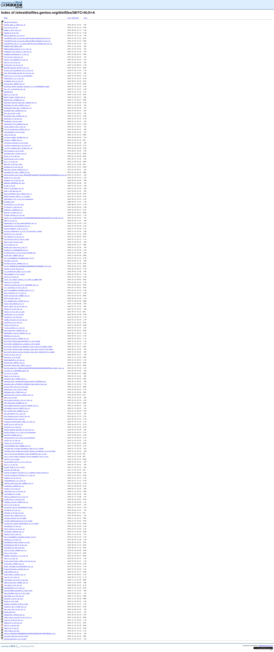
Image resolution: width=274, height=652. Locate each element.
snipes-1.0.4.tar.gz (12, 489)
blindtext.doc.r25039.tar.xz (15, 116)
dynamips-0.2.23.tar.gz (13, 167)
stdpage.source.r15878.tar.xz (16, 502)
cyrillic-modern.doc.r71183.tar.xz (18, 148)
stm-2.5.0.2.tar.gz (11, 505)
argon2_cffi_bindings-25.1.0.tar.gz (18, 70)
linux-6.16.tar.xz (11, 325)
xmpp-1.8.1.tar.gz (11, 628)
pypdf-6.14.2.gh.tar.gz (13, 424)
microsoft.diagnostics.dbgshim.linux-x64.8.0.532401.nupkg (28, 346)
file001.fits (9, 202)
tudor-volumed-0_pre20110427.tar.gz (18, 566)
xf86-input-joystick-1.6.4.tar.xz (17, 617)
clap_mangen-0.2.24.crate (14, 132)
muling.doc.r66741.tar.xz (14, 362)
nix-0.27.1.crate (11, 373)
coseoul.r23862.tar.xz (13, 140)
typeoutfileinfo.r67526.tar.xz (16, 569)
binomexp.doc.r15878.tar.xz (15, 110)
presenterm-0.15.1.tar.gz (14, 419)
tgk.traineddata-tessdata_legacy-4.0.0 (20, 537)
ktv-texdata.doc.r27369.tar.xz (16, 301)
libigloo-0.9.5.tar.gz (13, 322)
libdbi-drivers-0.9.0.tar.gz (15, 320)
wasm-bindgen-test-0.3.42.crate (17, 593)
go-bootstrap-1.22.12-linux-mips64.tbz (20, 253)
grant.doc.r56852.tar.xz (14, 255)
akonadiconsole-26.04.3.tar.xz (16, 68)
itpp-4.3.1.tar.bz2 (11, 282)
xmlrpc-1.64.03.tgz (11, 625)
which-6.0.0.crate (11, 601)
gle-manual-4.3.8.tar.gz (14, 236)
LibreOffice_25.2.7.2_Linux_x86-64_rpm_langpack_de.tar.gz (28, 43)
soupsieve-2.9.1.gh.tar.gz (14, 491)
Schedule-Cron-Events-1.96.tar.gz (17, 51)
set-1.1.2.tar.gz (11, 464)
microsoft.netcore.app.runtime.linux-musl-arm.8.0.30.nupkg (28, 349)
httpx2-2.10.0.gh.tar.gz (14, 269)
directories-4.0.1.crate (14, 159)
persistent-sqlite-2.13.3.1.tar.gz (18, 400)
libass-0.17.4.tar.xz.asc (14, 312)
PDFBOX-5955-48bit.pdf (13, 46)
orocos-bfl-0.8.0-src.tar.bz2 (16, 387)
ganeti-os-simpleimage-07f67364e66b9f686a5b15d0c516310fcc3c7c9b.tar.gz (33, 218)
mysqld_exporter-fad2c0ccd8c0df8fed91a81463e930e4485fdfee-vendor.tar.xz (34, 368)
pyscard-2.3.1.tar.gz (12, 427)
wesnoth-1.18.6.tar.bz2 (13, 598)
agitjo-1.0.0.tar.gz (12, 62)
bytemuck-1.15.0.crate (13, 121)
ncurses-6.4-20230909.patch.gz (16, 371)
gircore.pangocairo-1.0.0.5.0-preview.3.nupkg (23, 231)
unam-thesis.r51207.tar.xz (14, 574)
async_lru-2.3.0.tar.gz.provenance (18, 76)
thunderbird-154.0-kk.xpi (14, 547)
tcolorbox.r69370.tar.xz (14, 531)
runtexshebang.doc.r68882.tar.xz (17, 446)
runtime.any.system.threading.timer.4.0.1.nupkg (23, 448)
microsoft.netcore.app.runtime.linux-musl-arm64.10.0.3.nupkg (29, 352)
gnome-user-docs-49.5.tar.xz (15, 247)
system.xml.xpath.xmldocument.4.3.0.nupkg (21, 523)
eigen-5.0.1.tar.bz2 (12, 177)
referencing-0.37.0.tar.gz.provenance (19, 438)
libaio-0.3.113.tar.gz (13, 309)
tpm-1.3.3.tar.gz (11, 558)
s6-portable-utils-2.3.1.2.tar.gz (17, 462)
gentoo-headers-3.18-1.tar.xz (16, 228)
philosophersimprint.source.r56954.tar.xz (21, 405)
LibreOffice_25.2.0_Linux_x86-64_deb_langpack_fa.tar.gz (27, 38)
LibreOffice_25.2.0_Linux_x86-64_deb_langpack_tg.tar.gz (27, 41)
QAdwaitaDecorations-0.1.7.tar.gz (17, 49)
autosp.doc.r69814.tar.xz (14, 84)
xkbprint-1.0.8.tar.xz (13, 623)
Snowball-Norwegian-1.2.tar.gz (16, 54)
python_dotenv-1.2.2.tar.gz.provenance (20, 432)
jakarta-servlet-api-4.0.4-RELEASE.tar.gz (21, 285)
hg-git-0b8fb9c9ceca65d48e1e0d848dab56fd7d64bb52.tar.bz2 (27, 266)
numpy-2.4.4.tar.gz (11, 376)
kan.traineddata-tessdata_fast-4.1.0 (19, 290)
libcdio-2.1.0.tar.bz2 (13, 317)
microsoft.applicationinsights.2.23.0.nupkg (22, 341)
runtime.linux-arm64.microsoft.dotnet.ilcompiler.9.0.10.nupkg (29, 451)
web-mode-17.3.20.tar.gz (14, 596)
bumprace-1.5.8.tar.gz (13, 118)
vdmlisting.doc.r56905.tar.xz (16, 582)
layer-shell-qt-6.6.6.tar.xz (15, 306)
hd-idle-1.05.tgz (11, 261)
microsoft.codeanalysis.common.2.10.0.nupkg (22, 344)
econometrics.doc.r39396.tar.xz (17, 172)
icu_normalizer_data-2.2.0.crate (17, 271)
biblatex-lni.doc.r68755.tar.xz (17, 105)
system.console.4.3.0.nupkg (15, 518)
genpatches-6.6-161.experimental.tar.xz (20, 223)
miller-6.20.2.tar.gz (12, 354)
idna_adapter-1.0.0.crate (14, 274)
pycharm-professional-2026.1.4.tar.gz (19, 421)
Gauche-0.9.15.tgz (11, 33)
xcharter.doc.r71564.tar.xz (15, 606)
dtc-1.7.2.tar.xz (11, 161)
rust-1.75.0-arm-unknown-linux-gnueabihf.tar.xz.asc (25, 454)
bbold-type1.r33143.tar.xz (14, 97)
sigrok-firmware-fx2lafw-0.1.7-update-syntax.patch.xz (26, 472)
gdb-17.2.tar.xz (10, 220)
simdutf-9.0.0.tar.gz (12, 478)
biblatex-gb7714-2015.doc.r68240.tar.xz (20, 102)
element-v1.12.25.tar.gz (14, 180)
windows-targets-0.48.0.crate (16, 604)
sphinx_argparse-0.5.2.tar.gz (16, 497)
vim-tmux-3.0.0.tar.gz (13, 585)
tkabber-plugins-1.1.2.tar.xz (16, 556)
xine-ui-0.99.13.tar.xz (13, 620)
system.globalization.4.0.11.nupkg (18, 521)
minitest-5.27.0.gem (12, 357)
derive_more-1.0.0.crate (14, 151)
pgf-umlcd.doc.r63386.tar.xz (15, 403)
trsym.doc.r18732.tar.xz (14, 564)
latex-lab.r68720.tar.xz (14, 303)
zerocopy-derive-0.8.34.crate (16, 636)
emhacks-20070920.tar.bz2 (14, 183)
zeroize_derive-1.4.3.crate (15, 639)
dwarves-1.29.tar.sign (13, 164)
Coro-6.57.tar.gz (11, 27)
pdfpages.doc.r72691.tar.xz (15, 392)
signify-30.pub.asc (11, 470)
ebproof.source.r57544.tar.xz (16, 169)
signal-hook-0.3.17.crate (14, 467)
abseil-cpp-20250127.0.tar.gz (16, 59)
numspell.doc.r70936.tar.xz (15, 379)
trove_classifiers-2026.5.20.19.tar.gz (20, 561)
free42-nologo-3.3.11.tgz (14, 215)
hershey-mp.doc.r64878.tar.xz (16, 263)
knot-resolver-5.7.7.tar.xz (15, 293)
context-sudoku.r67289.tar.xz (16, 137)
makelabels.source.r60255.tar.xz (17, 333)
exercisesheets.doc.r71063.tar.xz (17, 194)
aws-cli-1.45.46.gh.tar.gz (14, 89)
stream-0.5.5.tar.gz (12, 510)
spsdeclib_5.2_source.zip (14, 499)
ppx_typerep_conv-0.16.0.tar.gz (17, 416)
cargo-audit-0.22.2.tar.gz (14, 127)
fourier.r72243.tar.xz (13, 212)
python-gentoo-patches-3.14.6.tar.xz (19, 430)
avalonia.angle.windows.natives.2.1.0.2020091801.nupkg (26, 86)
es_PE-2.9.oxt (9, 186)
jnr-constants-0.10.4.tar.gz (15, 287)
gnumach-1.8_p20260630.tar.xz (16, 250)
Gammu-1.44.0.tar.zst (12, 30)
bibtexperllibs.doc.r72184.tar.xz (17, 108)
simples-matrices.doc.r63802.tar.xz (18, 483)
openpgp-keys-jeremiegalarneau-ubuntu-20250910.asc (25, 381)
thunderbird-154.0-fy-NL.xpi (15, 545)
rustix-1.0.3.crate (11, 459)
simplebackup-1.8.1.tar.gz (14, 480)
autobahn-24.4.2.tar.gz (13, 81)
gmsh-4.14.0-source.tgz (13, 242)
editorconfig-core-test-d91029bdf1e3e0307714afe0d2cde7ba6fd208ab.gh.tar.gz (35, 175)
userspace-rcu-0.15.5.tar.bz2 (16, 580)
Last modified (73, 18)
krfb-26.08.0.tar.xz (12, 298)
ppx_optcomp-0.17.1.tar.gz (14, 413)
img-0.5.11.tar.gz (11, 277)
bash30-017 (8, 92)
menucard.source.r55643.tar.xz (16, 338)
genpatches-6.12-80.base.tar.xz (17, 226)
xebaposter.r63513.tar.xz (14, 615)
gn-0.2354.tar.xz (11, 245)
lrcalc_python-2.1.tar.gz (14, 328)
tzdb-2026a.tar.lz (11, 572)
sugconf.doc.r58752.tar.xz (14, 515)
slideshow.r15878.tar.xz (14, 486)
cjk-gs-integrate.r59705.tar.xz (17, 129)
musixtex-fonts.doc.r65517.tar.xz (17, 365)
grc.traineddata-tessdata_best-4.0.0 (19, 258)
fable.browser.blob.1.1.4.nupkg (17, 196)
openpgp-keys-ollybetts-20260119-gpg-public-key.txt (25, 384)
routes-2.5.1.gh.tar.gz (13, 443)
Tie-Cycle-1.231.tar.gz (13, 57)
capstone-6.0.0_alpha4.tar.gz (16, 124)
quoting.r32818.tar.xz (13, 435)
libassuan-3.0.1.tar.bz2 (14, 314)
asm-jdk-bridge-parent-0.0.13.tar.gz (19, 73)
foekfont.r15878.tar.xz (13, 210)
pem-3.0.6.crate (10, 397)
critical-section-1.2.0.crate (16, 143)
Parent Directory (11, 22)
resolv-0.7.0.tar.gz (12, 440)
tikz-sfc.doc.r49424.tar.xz (15, 550)
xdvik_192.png (9, 612)
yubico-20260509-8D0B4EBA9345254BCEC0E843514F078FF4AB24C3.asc (29, 633)
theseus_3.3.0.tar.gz (12, 539)
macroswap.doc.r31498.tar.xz (15, 330)
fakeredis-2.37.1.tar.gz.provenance (18, 199)
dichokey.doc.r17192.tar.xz (15, 153)
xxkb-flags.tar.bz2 (11, 631)
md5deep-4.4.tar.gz (11, 336)
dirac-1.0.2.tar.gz (11, 156)
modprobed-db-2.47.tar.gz (14, 360)
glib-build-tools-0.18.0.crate (16, 239)
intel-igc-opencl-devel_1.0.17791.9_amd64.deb (23, 279)
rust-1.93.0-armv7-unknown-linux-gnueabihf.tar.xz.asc (26, 456)
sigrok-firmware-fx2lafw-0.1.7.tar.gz (19, 475)
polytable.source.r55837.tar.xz (17, 408)
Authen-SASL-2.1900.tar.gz (14, 25)
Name (5, 18)
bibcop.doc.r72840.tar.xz (14, 100)
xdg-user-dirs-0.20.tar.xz (14, 609)
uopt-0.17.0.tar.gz (11, 577)
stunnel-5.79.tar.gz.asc (14, 513)
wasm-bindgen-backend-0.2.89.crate (18, 590)
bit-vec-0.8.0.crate (12, 113)
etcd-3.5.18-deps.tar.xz (14, 188)
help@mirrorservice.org (266, 645)
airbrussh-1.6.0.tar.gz (13, 65)
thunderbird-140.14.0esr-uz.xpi (17, 542)
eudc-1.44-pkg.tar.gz (12, 191)
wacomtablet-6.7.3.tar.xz (14, 588)
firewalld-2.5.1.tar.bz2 (14, 204)
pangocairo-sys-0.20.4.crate (15, 389)
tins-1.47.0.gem (10, 553)
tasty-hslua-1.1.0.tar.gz (14, 529)
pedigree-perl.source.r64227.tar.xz (18, 395)
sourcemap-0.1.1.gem (12, 494)
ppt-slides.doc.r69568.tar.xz (16, 411)
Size (85, 18)
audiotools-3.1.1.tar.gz (14, 78)
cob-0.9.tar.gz (10, 135)
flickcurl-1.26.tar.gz (13, 207)
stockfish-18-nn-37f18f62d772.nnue (18, 507)
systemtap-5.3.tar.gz (12, 526)
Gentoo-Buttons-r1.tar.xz (14, 35)
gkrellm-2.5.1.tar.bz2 (13, 234)
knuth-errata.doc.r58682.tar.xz (17, 295)
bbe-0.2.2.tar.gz (11, 94)
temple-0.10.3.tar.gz (12, 534)
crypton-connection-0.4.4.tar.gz (17, 145)
